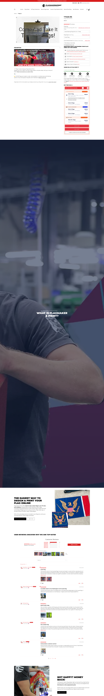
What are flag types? (86, 34)
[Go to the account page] (87, 9)
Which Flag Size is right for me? (75, 53)
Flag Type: (68, 34)
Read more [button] (43, 575)
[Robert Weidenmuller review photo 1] (43, 595)
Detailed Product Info (69, 44)
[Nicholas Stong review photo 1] (43, 634)
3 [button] (52, 658)
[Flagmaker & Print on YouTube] (78, 3)
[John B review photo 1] (43, 651)
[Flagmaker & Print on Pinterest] (75, 3)
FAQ (78, 64)
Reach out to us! (42, 77)
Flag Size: (71, 28)
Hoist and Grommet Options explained (77, 59)
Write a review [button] (74, 544)
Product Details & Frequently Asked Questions (76, 51)
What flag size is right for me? (84, 27)
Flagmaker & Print (68, 18)
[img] (43, 567)
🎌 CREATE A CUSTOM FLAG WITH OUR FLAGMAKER (77, 132)
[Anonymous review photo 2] (49, 615)
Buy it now (77, 129)
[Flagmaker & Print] (52, 6)
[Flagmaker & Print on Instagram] (74, 3)
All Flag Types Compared (77, 56)
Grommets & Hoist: (73, 40)
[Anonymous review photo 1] (43, 615)
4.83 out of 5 (32, 544)
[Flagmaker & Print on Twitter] (77, 3)
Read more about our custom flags (25, 71)
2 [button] (50, 658)
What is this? (87, 40)
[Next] (69, 1)
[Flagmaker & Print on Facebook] (73, 3)
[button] (67, 24)
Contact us (76, 61)
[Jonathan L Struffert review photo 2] (49, 579)
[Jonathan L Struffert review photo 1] (43, 579)
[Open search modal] (15, 9)
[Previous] (34, 1)
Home (15, 13)
